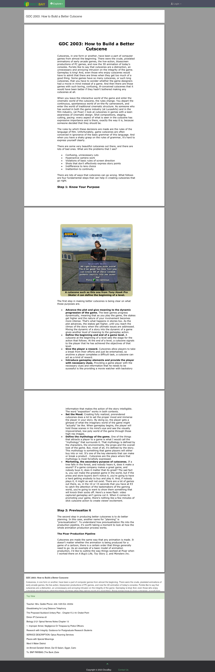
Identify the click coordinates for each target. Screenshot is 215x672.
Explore (57, 3)
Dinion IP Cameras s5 (36, 617)
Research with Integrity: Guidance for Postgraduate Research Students (59, 630)
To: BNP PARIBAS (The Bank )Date (42, 652)
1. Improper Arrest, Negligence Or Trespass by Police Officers (55, 625)
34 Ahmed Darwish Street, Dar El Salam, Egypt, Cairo (51, 647)
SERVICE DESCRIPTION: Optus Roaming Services (50, 634)
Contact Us (123, 669)
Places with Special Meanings (40, 639)
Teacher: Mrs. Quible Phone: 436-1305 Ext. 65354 (49, 603)
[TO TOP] (107, 663)
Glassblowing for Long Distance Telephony (46, 608)
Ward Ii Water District (36, 643)
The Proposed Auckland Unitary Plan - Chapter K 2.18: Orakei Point (57, 612)
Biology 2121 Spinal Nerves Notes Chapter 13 (47, 621)
